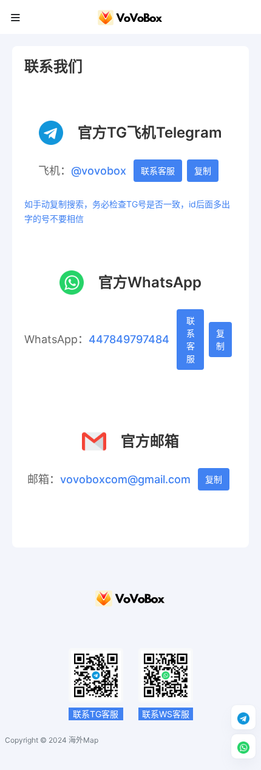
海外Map (83, 740)
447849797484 (129, 339)
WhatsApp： (56, 339)
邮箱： (43, 479)
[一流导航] (130, 602)
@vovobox (98, 170)
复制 (202, 171)
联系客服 (158, 171)
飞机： (54, 170)
